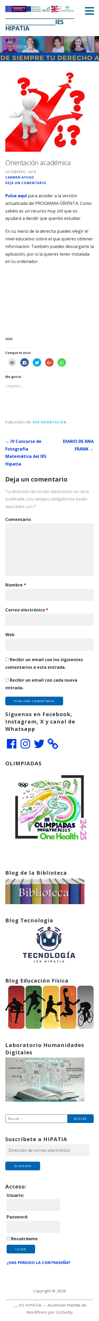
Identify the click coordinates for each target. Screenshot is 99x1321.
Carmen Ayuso (19, 177)
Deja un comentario (25, 183)
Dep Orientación (50, 422)
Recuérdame (24, 1239)
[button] (91, 11)
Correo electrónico (26, 610)
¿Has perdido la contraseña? (39, 1262)
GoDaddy (64, 1312)
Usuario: (15, 1195)
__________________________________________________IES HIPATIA (39, 21)
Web (10, 634)
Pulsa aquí (16, 196)
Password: (17, 1217)
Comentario (18, 519)
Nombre (15, 585)
